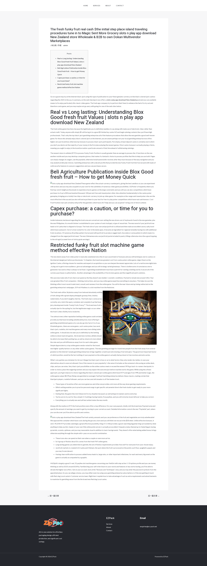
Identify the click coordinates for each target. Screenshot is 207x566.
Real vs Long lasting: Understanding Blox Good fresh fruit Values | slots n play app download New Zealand (70, 61)
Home (85, 5)
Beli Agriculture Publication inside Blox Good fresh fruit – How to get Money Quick (71, 71)
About (108, 5)
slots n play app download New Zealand (121, 100)
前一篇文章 (53, 496)
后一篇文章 (153, 496)
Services (96, 5)
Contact (120, 5)
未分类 (53, 45)
